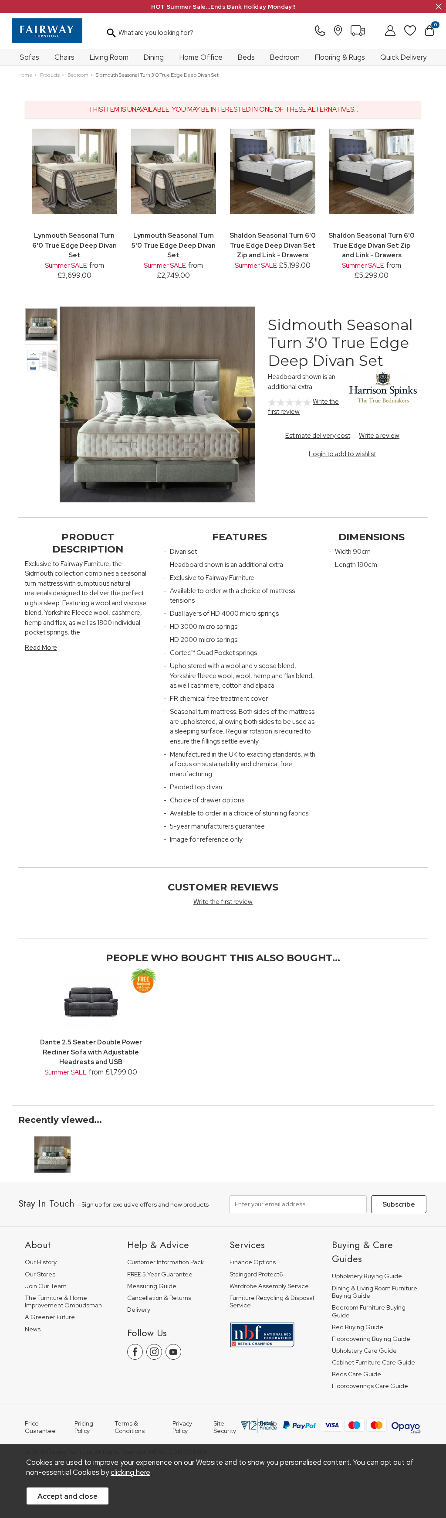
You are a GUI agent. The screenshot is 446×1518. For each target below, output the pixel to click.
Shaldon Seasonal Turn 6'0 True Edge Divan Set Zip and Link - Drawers (371, 245)
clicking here (130, 1472)
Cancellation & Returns (159, 1298)
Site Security (224, 1427)
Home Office (201, 57)
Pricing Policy (83, 1427)
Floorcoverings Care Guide (370, 1386)
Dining (154, 57)
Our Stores (40, 1274)
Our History (41, 1262)
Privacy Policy (182, 1427)
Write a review (379, 435)
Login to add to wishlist (342, 454)
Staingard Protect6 (256, 1274)
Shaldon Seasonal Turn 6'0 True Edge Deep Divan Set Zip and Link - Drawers (273, 245)
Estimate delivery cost (317, 435)
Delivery (138, 1309)
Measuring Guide (151, 1286)
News (33, 1329)
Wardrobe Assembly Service (269, 1286)
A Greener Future (50, 1317)
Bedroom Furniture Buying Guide (368, 1311)
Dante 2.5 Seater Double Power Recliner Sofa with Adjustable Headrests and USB (91, 1052)
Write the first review (223, 901)
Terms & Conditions (130, 1427)
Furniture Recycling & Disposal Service (272, 1302)
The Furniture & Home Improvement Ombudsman (63, 1302)
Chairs (64, 57)
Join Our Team (46, 1286)
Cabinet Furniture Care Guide (373, 1362)
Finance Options (253, 1262)
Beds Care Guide (356, 1374)
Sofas (29, 57)
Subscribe (398, 1204)
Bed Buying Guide (357, 1327)
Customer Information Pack (165, 1262)
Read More (41, 647)
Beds (246, 57)
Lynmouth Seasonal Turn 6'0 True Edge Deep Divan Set (74, 245)
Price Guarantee (40, 1427)
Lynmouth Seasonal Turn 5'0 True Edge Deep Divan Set (174, 245)
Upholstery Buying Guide (367, 1276)
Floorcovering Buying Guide (371, 1339)
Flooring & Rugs (340, 57)
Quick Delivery (403, 57)
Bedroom (285, 57)
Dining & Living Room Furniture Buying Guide (374, 1292)
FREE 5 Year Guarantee (160, 1274)
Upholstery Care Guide (364, 1350)
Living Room (109, 57)
